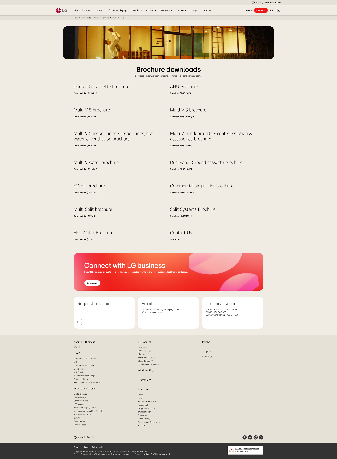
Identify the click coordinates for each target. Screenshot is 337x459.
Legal (86, 447)
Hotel (140, 398)
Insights (195, 10)
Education (142, 415)
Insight (206, 341)
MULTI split (79, 372)
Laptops (141, 347)
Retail (140, 394)
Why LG (77, 347)
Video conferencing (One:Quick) (88, 411)
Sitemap (77, 447)
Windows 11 (143, 350)
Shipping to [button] (268, 2)
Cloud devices (144, 361)
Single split (78, 369)
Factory (141, 425)
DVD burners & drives (147, 364)
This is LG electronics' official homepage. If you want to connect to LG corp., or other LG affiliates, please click (123, 454)
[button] (271, 10)
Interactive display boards (85, 407)
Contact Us (207, 356)
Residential (143, 405)
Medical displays (145, 357)
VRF (75, 362)
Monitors (142, 354)
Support (207, 10)
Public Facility (144, 418)
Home (76, 18)
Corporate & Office (146, 408)
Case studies (79, 421)
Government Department (149, 422)
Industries (182, 10)
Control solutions (81, 379)
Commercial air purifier (84, 365)
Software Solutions (82, 414)
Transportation (144, 412)
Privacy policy (98, 447)
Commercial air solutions (90, 18)
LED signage (79, 404)
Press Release (80, 424)
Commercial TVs (81, 400)
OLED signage (80, 397)
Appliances (151, 10)
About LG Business (83, 10)
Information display (116, 10)
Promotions (167, 10)
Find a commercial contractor (87, 382)
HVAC (100, 10)
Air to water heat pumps (84, 375)
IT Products (136, 10)
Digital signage (80, 394)
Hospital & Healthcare (148, 401)
